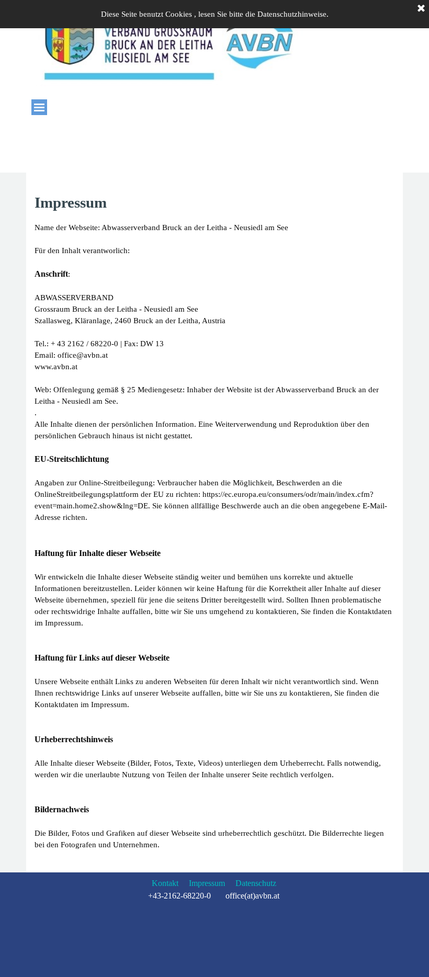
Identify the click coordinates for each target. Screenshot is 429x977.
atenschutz (259, 883)
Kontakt (165, 883)
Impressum (207, 883)
